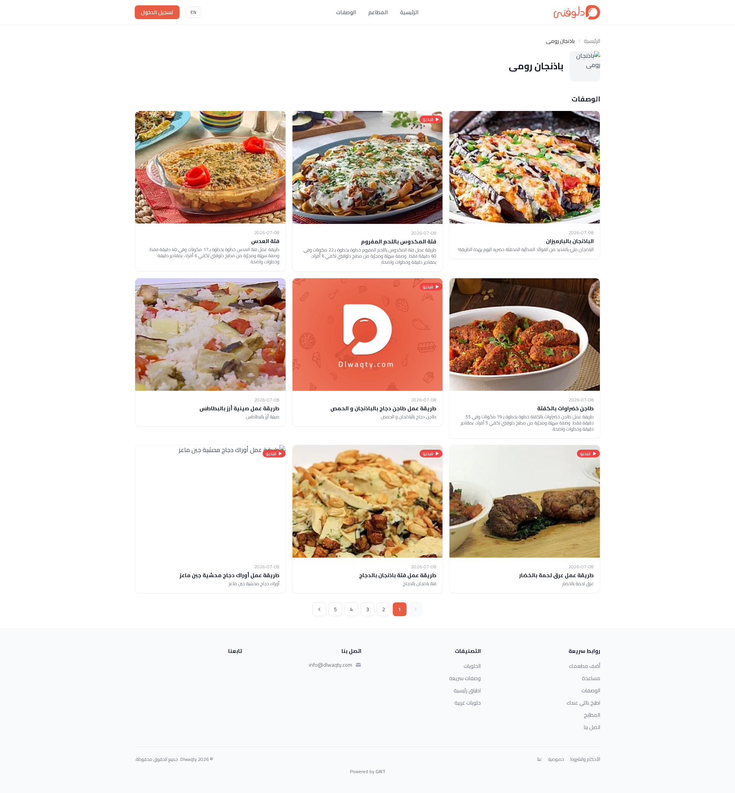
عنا (539, 759)
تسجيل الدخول (157, 12)
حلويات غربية (467, 703)
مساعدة (591, 678)
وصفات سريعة (465, 678)
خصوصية (556, 759)
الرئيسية (409, 12)
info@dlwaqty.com (330, 665)
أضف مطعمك (584, 666)
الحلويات (472, 666)
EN (193, 12)
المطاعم (378, 12)
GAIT (380, 771)
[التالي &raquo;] (319, 609)
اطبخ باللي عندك (583, 703)
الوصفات (346, 12)
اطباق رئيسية (467, 690)
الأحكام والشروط (585, 759)
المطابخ (592, 715)
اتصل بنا (592, 727)
